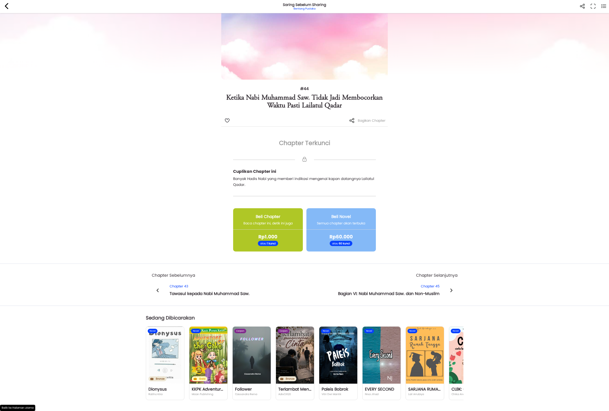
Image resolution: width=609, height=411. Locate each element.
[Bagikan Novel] (582, 6)
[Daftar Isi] (603, 6)
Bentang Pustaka (304, 8)
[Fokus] (593, 6)
